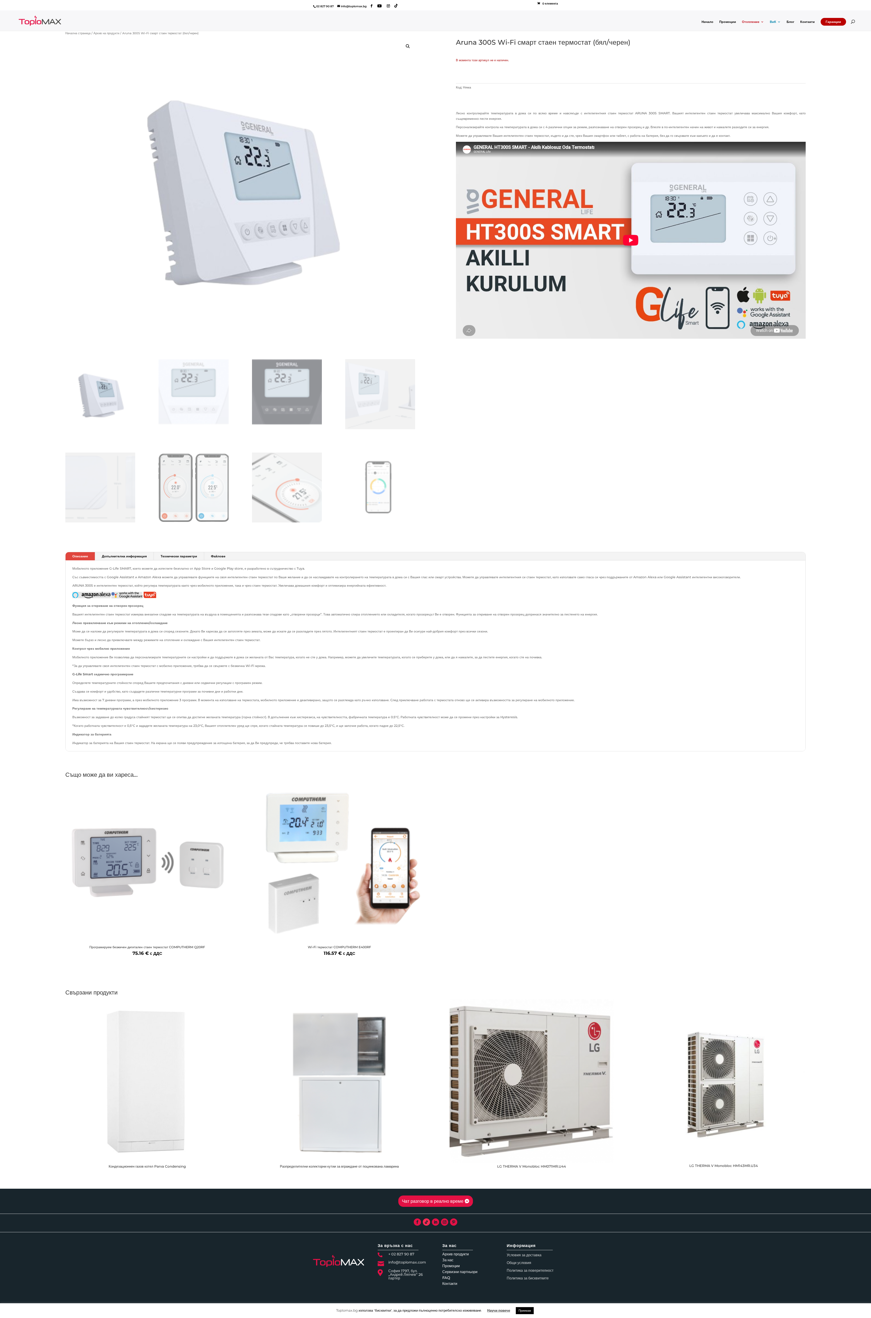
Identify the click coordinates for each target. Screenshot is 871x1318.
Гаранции (833, 22)
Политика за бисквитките (528, 1278)
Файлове (218, 556)
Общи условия (519, 1263)
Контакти (807, 22)
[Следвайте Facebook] (417, 1222)
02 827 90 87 (325, 6)
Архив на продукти (106, 33)
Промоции (727, 22)
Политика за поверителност (530, 1270)
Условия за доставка (524, 1255)
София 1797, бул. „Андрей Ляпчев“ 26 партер (405, 1274)
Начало (707, 22)
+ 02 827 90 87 (401, 1254)
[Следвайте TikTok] (426, 1222)
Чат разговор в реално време (432, 1201)
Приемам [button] (525, 1310)
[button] (408, 46)
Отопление (750, 22)
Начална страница (78, 33)
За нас (447, 1260)
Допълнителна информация (124, 556)
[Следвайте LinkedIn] (435, 1222)
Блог (790, 22)
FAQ (446, 1278)
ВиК (773, 22)
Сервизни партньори (459, 1272)
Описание (80, 556)
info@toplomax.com (407, 1262)
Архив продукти (455, 1254)
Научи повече (498, 1310)
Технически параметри (179, 556)
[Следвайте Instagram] (444, 1222)
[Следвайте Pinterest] (453, 1222)
